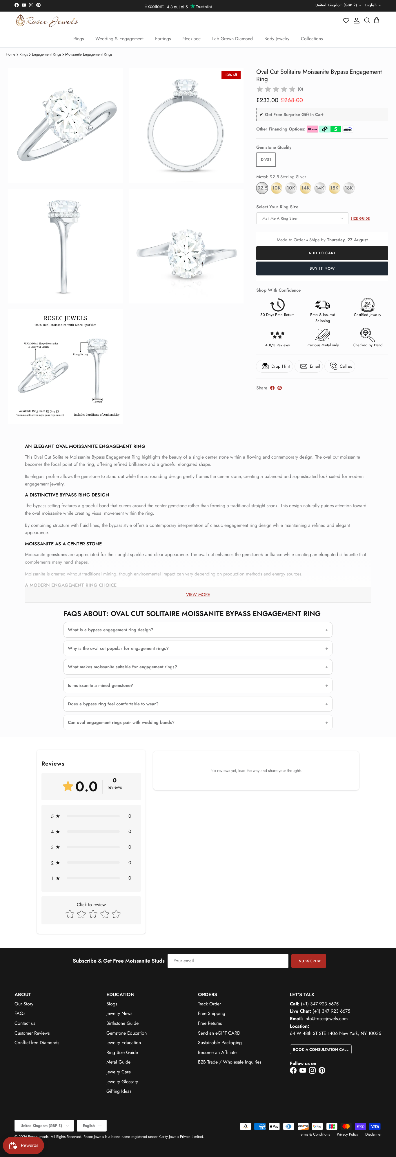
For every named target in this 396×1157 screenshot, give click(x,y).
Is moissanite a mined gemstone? (100, 685)
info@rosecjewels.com (326, 1018)
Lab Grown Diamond (232, 38)
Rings (78, 38)
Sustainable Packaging (220, 1042)
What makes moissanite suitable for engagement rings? (122, 667)
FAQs (19, 1013)
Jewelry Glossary (122, 1081)
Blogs (111, 1003)
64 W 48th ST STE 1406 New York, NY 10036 (335, 1033)
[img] (276, 89)
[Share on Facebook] (272, 388)
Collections (312, 38)
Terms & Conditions (314, 1134)
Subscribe (310, 961)
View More (198, 594)
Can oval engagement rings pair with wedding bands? (121, 722)
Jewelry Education (123, 1042)
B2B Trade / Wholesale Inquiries (229, 1062)
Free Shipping (211, 1013)
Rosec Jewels (38, 1136)
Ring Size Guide (122, 1052)
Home (10, 54)
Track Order (209, 1003)
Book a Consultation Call (320, 1049)
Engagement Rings (46, 54)
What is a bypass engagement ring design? (110, 630)
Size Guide (360, 218)
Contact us (24, 1023)
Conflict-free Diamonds (36, 1042)
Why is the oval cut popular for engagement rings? (118, 648)
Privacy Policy (347, 1134)
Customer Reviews (32, 1033)
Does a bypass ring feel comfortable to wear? (113, 704)
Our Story (23, 1003)
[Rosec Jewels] (47, 20)
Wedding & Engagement (119, 38)
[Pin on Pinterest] (279, 388)
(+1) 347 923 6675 (320, 1003)
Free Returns (210, 1023)
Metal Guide (118, 1062)
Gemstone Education (126, 1033)
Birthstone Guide (122, 1023)
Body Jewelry (276, 38)
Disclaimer (373, 1134)
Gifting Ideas (118, 1091)
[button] (346, 20)
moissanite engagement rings (88, 54)
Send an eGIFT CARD (219, 1033)
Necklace (191, 38)
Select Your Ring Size (277, 207)
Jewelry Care (118, 1071)
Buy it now (322, 268)
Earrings (163, 38)
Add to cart (322, 253)
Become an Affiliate (217, 1052)
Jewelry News (119, 1013)
